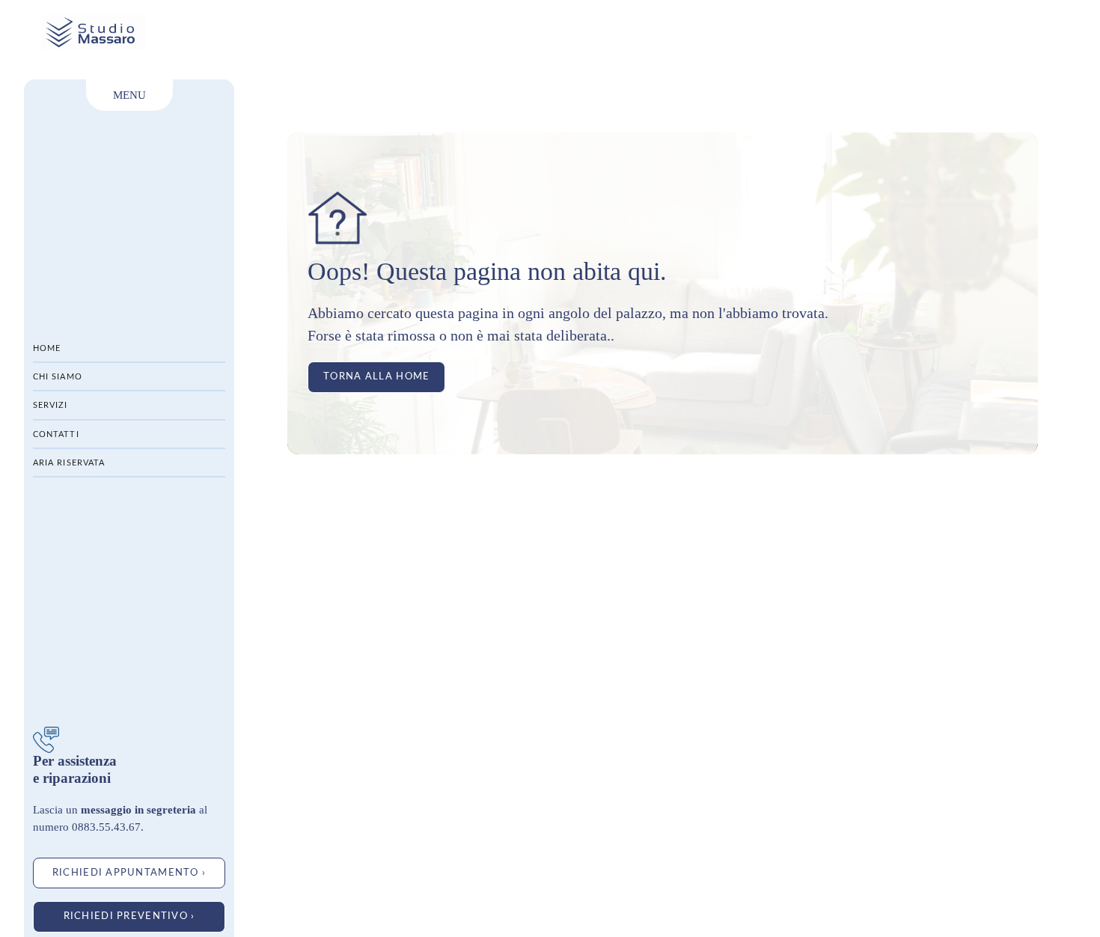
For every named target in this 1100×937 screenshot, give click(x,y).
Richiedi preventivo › (129, 916)
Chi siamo (57, 377)
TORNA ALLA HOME (376, 376)
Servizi (50, 405)
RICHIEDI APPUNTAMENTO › (129, 872)
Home (47, 348)
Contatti (56, 434)
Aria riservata (69, 463)
